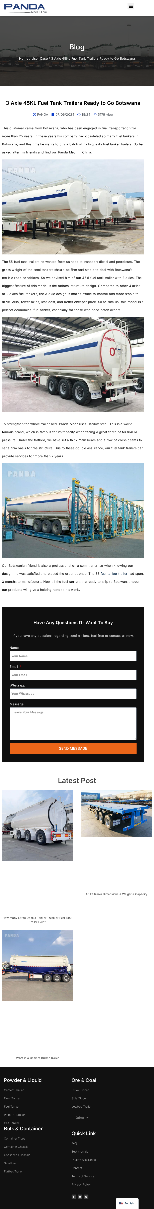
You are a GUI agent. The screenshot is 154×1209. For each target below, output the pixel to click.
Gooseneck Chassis (17, 1155)
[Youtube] (80, 1197)
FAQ (74, 1143)
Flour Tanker (12, 1098)
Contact (77, 1168)
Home (23, 58)
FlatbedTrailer (13, 1171)
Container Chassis (16, 1146)
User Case (40, 58)
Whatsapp (17, 685)
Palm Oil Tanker (14, 1114)
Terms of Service (83, 1176)
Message (16, 704)
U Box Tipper (80, 1090)
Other (80, 1118)
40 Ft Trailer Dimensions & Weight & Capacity (117, 894)
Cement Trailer (14, 1090)
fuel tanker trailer (114, 574)
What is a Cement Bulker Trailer (37, 1058)
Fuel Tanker (12, 1106)
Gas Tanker (11, 1123)
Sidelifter (10, 1163)
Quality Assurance (84, 1159)
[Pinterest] (86, 1197)
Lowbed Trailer (82, 1106)
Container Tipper (15, 1138)
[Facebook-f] (74, 1197)
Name (14, 648)
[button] (131, 6)
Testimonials (80, 1151)
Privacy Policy (81, 1184)
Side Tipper (79, 1098)
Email (14, 667)
